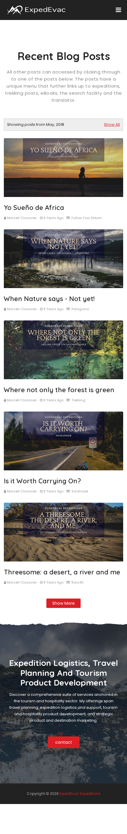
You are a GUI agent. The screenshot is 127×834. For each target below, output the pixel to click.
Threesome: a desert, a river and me (62, 572)
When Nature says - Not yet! (49, 299)
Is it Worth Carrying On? (42, 481)
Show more (63, 603)
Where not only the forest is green (59, 390)
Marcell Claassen (22, 217)
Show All (112, 124)
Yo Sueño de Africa (34, 207)
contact (63, 742)
